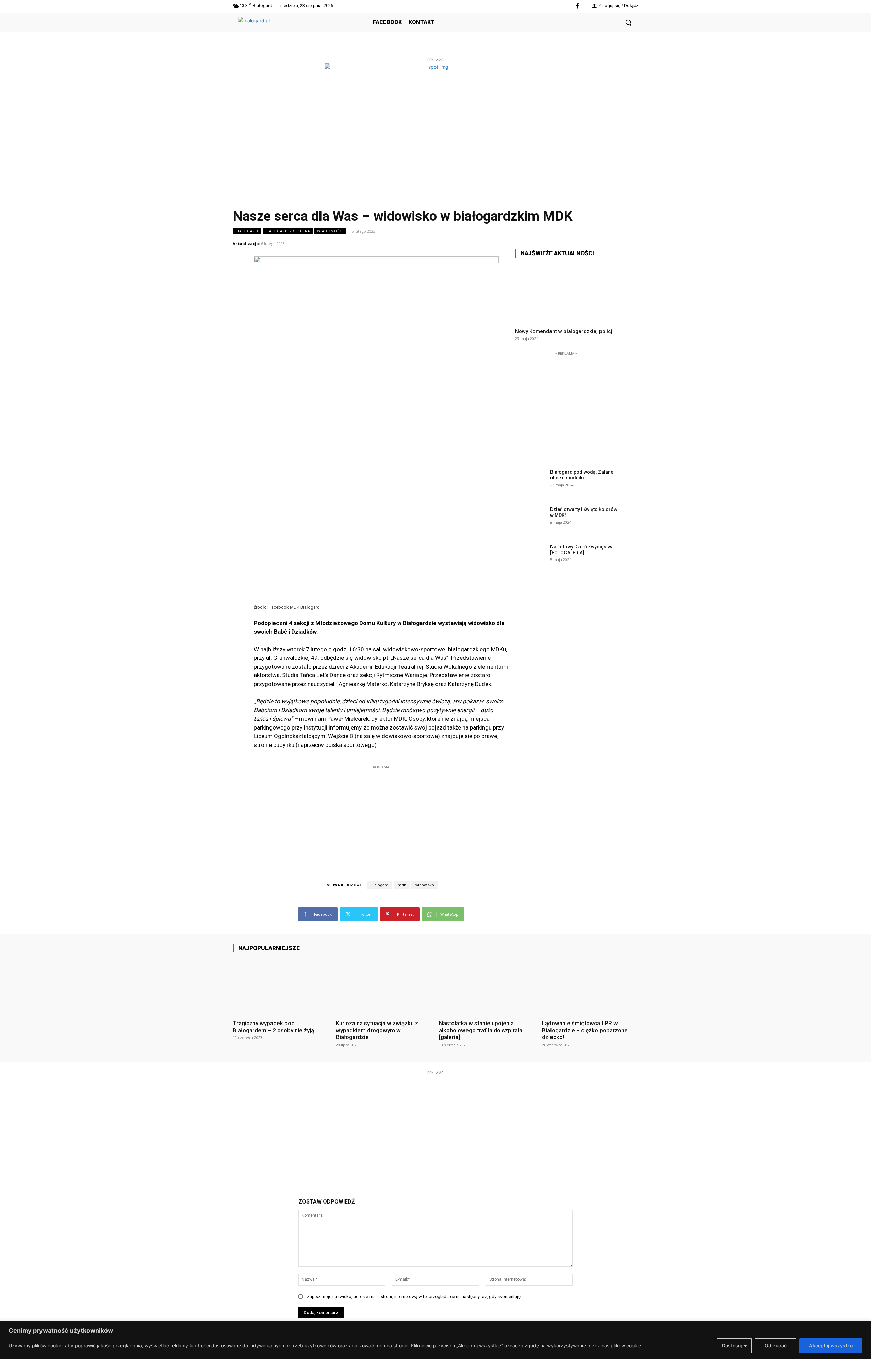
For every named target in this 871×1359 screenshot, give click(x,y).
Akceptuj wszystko (831, 1345)
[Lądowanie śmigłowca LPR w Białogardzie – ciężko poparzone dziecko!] (590, 986)
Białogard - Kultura (287, 231)
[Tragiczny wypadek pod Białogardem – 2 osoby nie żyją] (281, 986)
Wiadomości (330, 231)
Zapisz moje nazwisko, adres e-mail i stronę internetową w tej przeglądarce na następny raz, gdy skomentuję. (414, 1296)
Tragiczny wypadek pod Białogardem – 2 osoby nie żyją (273, 1026)
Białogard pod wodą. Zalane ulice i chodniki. (581, 474)
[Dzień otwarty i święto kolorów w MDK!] (530, 520)
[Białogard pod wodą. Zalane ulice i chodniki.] (530, 482)
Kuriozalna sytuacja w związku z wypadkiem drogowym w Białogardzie (377, 1030)
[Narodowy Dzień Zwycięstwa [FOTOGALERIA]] (530, 557)
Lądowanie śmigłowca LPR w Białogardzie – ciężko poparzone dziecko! (585, 1030)
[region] (435, 1340)
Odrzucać (776, 1345)
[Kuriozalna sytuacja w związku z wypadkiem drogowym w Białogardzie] (384, 986)
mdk (402, 885)
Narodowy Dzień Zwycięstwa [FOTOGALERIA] (582, 549)
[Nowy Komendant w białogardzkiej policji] (566, 293)
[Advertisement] (381, 813)
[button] (628, 22)
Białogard (246, 231)
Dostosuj (732, 1345)
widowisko (424, 885)
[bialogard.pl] (289, 30)
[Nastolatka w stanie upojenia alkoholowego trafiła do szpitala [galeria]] (487, 986)
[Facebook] (577, 6)
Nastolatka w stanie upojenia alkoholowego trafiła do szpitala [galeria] (480, 1030)
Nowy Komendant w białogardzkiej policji (564, 331)
